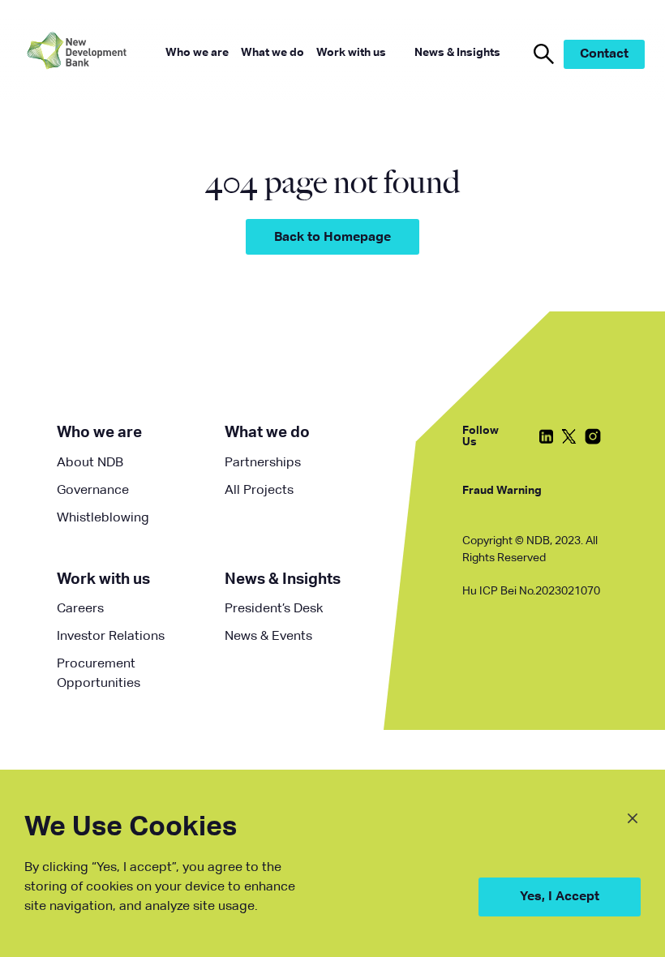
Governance (93, 490)
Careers (80, 609)
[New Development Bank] (89, 54)
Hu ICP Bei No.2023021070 (531, 591)
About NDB (90, 463)
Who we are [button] (197, 52)
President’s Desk (274, 609)
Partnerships (263, 463)
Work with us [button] (351, 52)
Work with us (103, 579)
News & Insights (283, 579)
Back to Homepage (332, 237)
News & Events (268, 636)
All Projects (259, 490)
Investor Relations (111, 636)
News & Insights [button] (457, 52)
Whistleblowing (103, 518)
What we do (267, 432)
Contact (604, 54)
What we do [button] (272, 52)
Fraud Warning (502, 490)
